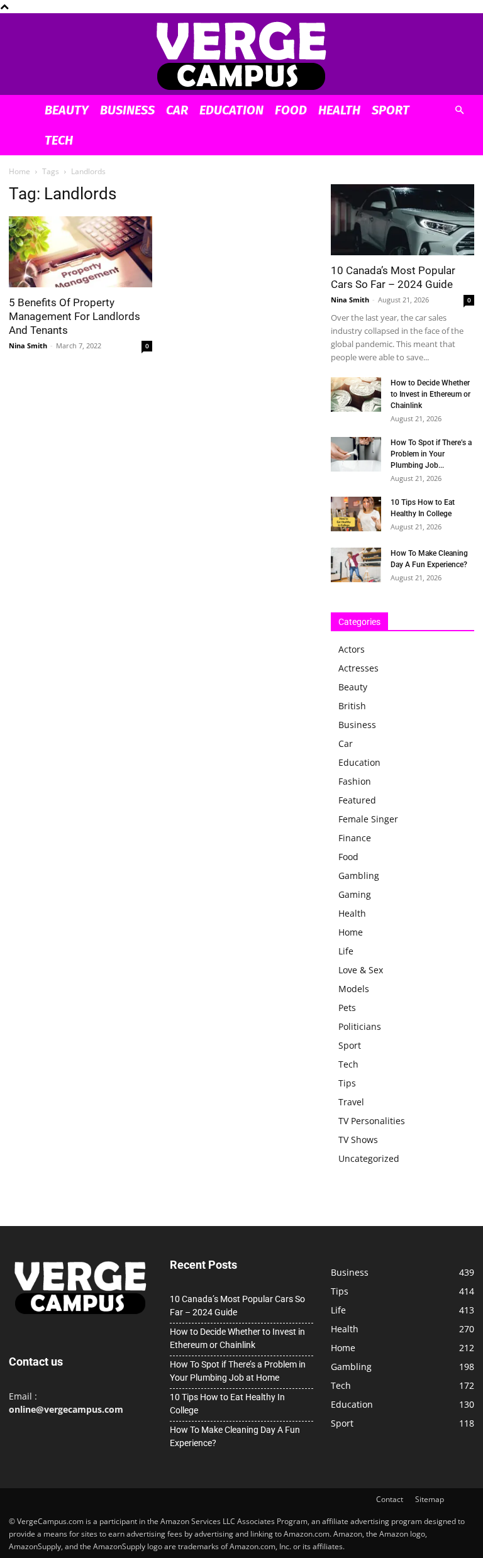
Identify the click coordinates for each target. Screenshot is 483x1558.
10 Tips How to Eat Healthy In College (227, 1403)
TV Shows (358, 1140)
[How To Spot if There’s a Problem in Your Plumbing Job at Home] (356, 454)
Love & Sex (360, 970)
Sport (390, 110)
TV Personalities (371, 1121)
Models (353, 989)
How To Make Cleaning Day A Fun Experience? (235, 1436)
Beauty (67, 110)
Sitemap (429, 1499)
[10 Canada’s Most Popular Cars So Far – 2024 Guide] (402, 219)
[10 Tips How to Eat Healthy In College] (356, 514)
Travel (351, 1102)
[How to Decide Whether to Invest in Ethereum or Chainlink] (356, 394)
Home (19, 171)
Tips (347, 1083)
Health (339, 110)
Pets (347, 1008)
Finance (354, 838)
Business (127, 110)
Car (177, 110)
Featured (357, 800)
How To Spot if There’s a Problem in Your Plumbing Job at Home (238, 1371)
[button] (459, 110)
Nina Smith (28, 345)
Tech (59, 140)
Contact (389, 1499)
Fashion (354, 781)
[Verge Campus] (241, 55)
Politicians (359, 1026)
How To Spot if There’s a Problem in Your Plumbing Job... (431, 454)
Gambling (358, 875)
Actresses (358, 668)
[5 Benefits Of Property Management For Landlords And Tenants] (80, 251)
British (352, 706)
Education (231, 110)
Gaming (354, 894)
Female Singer (368, 819)
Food (291, 110)
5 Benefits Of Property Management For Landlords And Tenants (74, 316)
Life (345, 951)
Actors (351, 649)
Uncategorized (368, 1158)
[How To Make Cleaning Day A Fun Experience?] (356, 565)
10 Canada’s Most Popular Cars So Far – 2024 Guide (237, 1305)
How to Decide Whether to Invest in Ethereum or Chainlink (430, 394)
